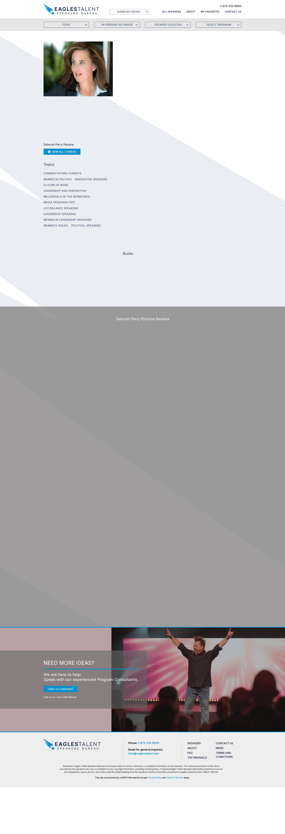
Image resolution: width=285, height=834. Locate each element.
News (219, 748)
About (190, 11)
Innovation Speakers (91, 179)
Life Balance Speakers (61, 208)
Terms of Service (174, 777)
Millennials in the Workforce (67, 196)
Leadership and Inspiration (65, 190)
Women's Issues (56, 225)
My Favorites (210, 11)
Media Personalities (59, 202)
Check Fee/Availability (181, 78)
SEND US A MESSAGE (60, 689)
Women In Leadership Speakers (67, 219)
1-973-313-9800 (230, 6)
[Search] (147, 11)
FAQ (190, 752)
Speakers (194, 743)
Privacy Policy (155, 777)
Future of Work (56, 185)
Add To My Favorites (141, 78)
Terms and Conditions (224, 754)
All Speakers (171, 11)
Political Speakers (86, 225)
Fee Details (128, 100)
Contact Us (233, 11)
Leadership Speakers (60, 214)
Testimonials (197, 757)
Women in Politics (57, 179)
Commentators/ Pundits (62, 173)
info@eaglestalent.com (143, 753)
